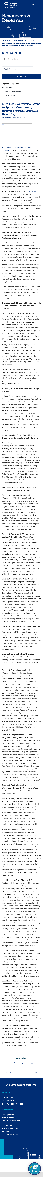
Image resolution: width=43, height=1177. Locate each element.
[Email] (32, 1063)
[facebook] (3, 53)
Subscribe (21, 76)
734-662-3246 (8, 1100)
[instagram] (11, 53)
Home (4, 40)
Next (37, 1072)
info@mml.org (8, 1097)
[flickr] (20, 53)
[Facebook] (6, 1063)
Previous (7, 1072)
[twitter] (7, 53)
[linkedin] (16, 53)
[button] (34, 1168)
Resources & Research (18, 40)
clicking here (31, 191)
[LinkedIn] (23, 1063)
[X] (14, 1063)
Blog (32, 40)
